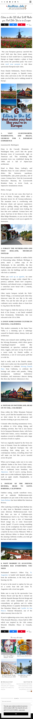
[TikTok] (12, 2)
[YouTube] (10, 2)
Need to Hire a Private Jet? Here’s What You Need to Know (7, 685)
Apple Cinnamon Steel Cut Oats (24, 656)
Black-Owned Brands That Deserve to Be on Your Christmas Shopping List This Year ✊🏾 (24, 686)
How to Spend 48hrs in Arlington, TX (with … (8, 656)
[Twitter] (2, 2)
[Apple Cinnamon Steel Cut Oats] (24, 647)
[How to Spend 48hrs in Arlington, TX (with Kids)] (8, 647)
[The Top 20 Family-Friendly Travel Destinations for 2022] (8, 666)
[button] (31, 2)
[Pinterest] (7, 2)
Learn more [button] (22, 710)
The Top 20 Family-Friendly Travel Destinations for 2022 (9, 676)
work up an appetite (16, 277)
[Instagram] (4, 2)
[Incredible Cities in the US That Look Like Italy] (24, 666)
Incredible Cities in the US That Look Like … (24, 676)
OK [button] (16, 713)
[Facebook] (15, 2)
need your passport (13, 64)
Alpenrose (4, 472)
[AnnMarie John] (16, 5)
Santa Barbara (6, 500)
